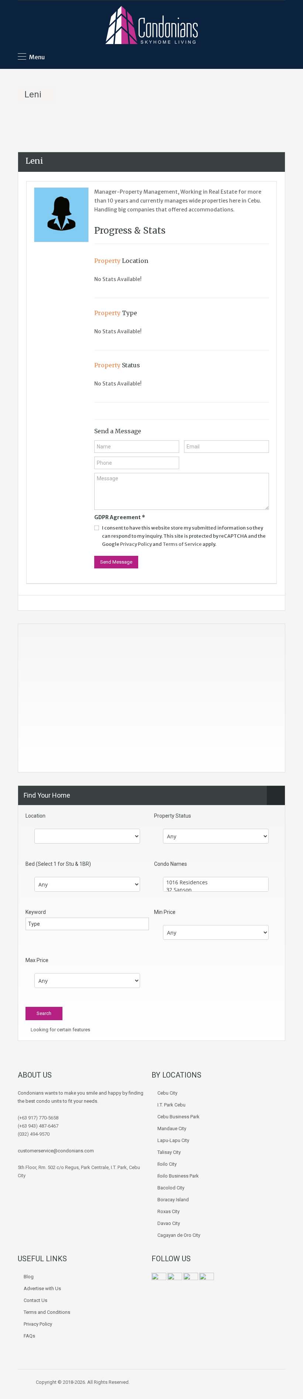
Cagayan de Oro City (178, 1235)
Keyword (35, 912)
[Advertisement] (151, 701)
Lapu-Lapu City (173, 1140)
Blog (29, 1276)
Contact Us (35, 1300)
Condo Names (170, 864)
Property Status (172, 816)
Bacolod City (170, 1188)
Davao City (168, 1223)
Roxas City (168, 1211)
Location (35, 816)
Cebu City (167, 1093)
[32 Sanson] (216, 890)
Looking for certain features (60, 1029)
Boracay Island (173, 1199)
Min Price (165, 912)
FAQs (29, 1336)
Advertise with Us (42, 1288)
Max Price (36, 960)
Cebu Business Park (178, 1116)
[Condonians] (151, 26)
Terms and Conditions (47, 1312)
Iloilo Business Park (178, 1176)
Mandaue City (171, 1128)
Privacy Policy (136, 544)
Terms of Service (182, 544)
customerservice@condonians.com (56, 1150)
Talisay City (169, 1152)
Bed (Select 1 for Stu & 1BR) (58, 864)
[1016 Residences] (216, 882)
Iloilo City (167, 1164)
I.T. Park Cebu (171, 1105)
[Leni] (61, 214)
